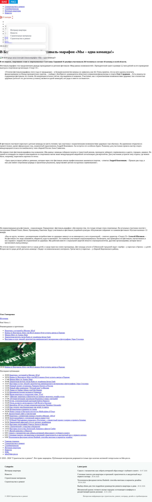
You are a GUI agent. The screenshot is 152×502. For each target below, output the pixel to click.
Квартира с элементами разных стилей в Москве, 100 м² (32, 416)
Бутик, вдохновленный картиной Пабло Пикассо (30, 401)
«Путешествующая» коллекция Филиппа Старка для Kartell (34, 399)
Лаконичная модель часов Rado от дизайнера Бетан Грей (28, 337)
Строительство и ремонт (15, 7)
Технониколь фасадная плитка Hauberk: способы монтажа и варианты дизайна (40, 437)
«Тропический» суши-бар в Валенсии (25, 426)
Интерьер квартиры (13, 11)
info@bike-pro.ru (11, 454)
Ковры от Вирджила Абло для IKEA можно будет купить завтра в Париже (35, 333)
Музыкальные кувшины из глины (23, 409)
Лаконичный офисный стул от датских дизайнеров (30, 422)
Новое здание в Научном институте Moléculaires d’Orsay (32, 412)
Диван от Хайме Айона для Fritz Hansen (26, 390)
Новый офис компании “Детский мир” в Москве (29, 388)
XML (7, 452)
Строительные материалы (15, 478)
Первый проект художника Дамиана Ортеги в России (31, 386)
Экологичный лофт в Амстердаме (22, 414)
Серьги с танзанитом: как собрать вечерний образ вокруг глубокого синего (39, 433)
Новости (8, 13)
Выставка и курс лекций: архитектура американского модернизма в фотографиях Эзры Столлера (44, 339)
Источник (4, 318)
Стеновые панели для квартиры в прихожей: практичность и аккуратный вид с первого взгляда (47, 435)
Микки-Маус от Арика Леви (16, 335)
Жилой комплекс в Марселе (20, 431)
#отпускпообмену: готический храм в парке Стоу (30, 418)
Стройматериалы (12, 9)
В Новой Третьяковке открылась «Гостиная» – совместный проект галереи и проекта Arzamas (48, 420)
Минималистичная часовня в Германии (25, 392)
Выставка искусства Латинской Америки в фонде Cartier (33, 429)
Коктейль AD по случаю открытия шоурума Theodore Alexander (35, 405)
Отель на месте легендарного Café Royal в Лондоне (30, 403)
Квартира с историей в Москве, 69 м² (20, 331)
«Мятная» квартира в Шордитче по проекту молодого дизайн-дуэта (37, 397)
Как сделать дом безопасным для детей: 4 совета (29, 407)
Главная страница (12, 441)
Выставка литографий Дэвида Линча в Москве (29, 424)
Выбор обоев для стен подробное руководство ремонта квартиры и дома (106, 486)
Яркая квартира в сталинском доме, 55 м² (26, 394)
